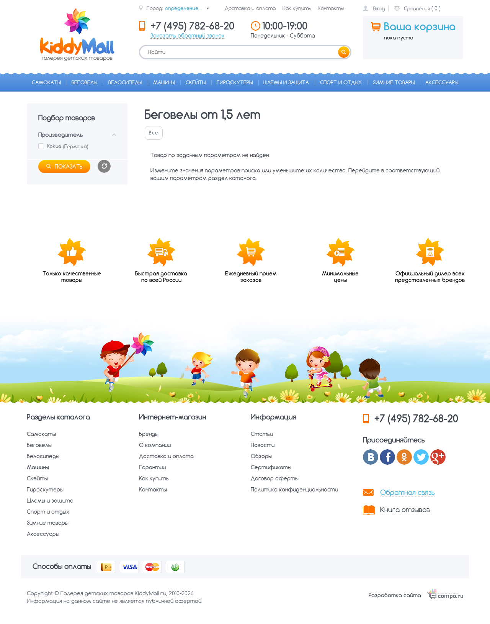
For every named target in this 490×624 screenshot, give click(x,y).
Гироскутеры (235, 82)
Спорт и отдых (341, 82)
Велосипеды (125, 82)
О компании (155, 445)
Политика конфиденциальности (294, 489)
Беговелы (84, 82)
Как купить (297, 8)
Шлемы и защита (286, 82)
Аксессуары (441, 82)
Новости (262, 445)
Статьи (262, 434)
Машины (164, 82)
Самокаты (46, 82)
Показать (69, 166)
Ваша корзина (420, 26)
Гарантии (152, 467)
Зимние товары (394, 82)
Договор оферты (275, 478)
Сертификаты (271, 467)
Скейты (196, 82)
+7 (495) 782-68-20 (416, 418)
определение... (187, 8)
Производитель (60, 135)
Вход (379, 8)
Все (153, 133)
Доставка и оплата (250, 8)
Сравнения (417, 8)
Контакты (331, 8)
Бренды (148, 434)
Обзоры (261, 456)
